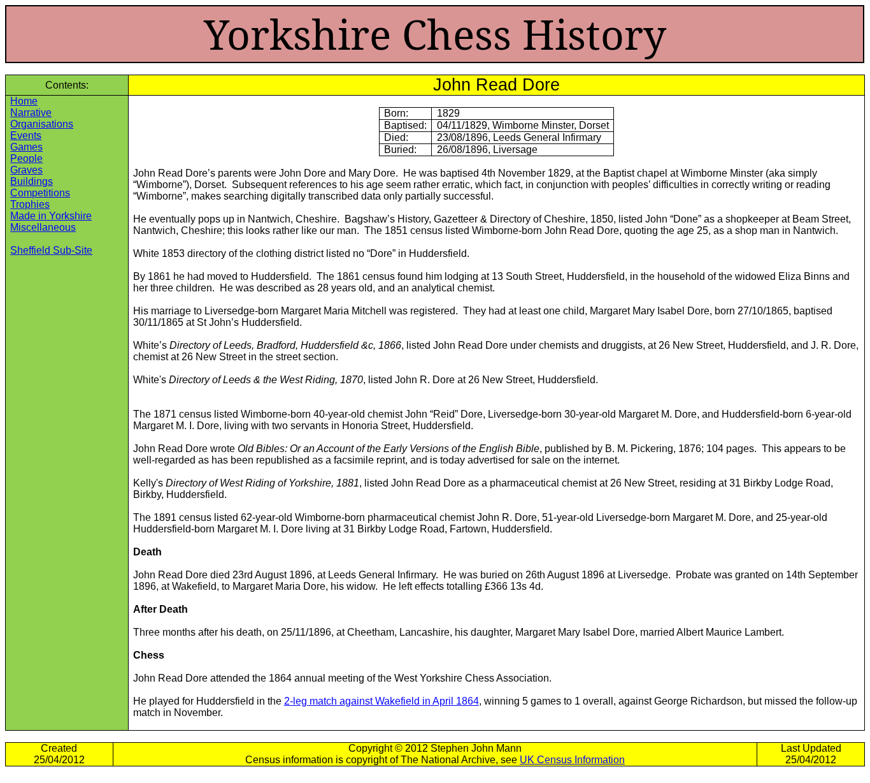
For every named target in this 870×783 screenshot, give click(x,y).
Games (26, 147)
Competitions (40, 192)
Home (24, 101)
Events (25, 135)
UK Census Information (572, 759)
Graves (26, 170)
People (26, 158)
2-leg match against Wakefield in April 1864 (381, 701)
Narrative (31, 112)
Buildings (31, 181)
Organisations (41, 124)
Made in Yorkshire (51, 215)
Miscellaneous (43, 227)
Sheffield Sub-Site (51, 250)
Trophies (30, 204)
